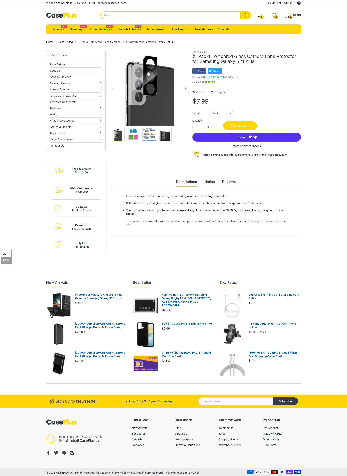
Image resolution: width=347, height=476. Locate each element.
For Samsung (199, 51)
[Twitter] (56, 453)
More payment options (247, 146)
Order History (271, 439)
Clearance (138, 445)
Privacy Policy (184, 439)
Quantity (197, 120)
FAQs (222, 433)
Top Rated (228, 282)
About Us (181, 433)
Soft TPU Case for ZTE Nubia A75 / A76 (187, 323)
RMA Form (269, 445)
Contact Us (226, 428)
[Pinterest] (64, 453)
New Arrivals (57, 282)
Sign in (274, 2)
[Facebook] (48, 453)
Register (287, 2)
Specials (137, 439)
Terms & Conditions (187, 445)
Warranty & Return (230, 445)
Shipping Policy (228, 439)
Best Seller (142, 282)
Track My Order (272, 433)
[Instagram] (72, 453)
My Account (270, 428)
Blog (178, 428)
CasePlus (62, 472)
